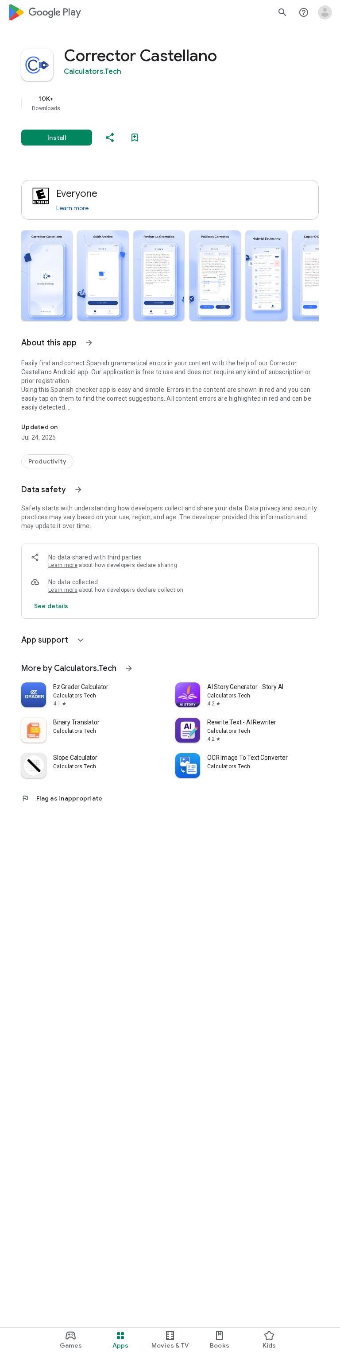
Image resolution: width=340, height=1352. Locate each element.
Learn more (72, 208)
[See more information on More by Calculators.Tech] (128, 668)
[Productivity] (47, 461)
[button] (46, 275)
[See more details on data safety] (51, 606)
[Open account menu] (325, 12)
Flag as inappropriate (61, 798)
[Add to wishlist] (134, 137)
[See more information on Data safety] (78, 489)
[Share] (109, 137)
